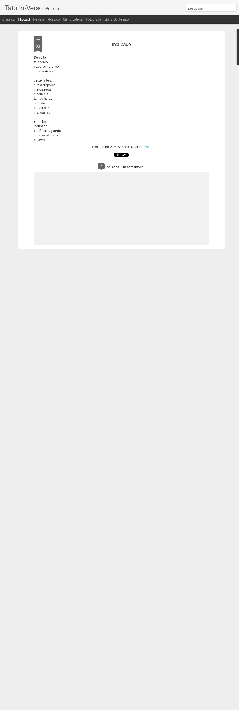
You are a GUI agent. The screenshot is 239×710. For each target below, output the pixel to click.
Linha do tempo (116, 19)
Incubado (121, 44)
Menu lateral (73, 19)
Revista (38, 19)
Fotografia (93, 19)
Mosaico (53, 19)
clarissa (145, 146)
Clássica (8, 19)
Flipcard (24, 19)
